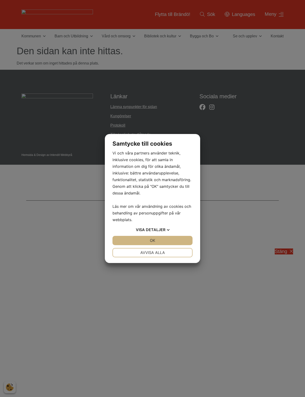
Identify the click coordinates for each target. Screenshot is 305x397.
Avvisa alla (152, 252)
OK (152, 240)
